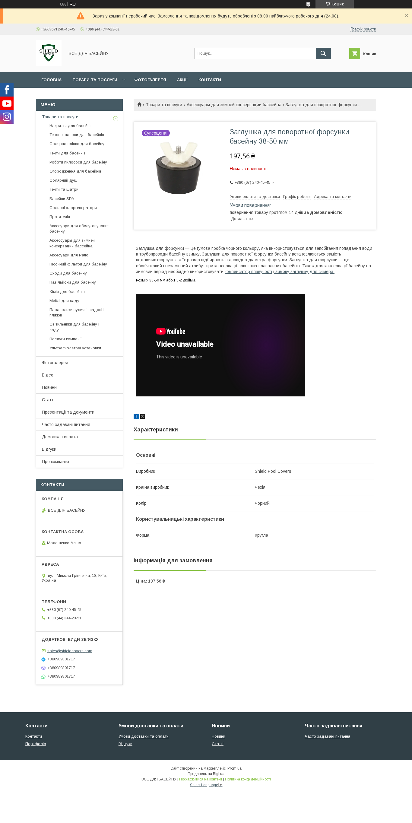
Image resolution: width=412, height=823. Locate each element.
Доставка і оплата (60, 436)
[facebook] (136, 417)
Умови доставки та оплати (144, 736)
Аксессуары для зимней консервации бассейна (234, 104)
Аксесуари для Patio (68, 255)
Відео (47, 375)
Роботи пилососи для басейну (78, 162)
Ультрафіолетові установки (75, 348)
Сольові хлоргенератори (73, 207)
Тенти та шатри (63, 189)
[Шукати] (323, 53)
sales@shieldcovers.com (69, 650)
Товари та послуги (94, 80)
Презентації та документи (68, 412)
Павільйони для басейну (72, 282)
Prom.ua (234, 768)
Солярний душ (63, 180)
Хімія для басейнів (67, 291)
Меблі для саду (64, 300)
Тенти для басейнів (67, 153)
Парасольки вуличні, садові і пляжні (76, 312)
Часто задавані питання (66, 424)
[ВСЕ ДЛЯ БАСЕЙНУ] (49, 64)
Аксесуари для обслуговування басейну (79, 229)
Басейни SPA (61, 198)
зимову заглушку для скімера (304, 271)
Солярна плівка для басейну (76, 143)
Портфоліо (35, 744)
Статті (48, 399)
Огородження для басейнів (75, 171)
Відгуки (49, 449)
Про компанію (55, 461)
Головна (51, 80)
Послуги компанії (65, 339)
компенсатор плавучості (248, 271)
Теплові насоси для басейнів (76, 134)
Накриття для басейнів (71, 125)
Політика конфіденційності (248, 779)
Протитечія (59, 216)
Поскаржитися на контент (200, 779)
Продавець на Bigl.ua (206, 774)
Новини (49, 387)
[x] (142, 417)
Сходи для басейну (68, 273)
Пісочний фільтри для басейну (78, 264)
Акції (182, 80)
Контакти (209, 80)
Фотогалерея (150, 80)
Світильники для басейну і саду (74, 327)
